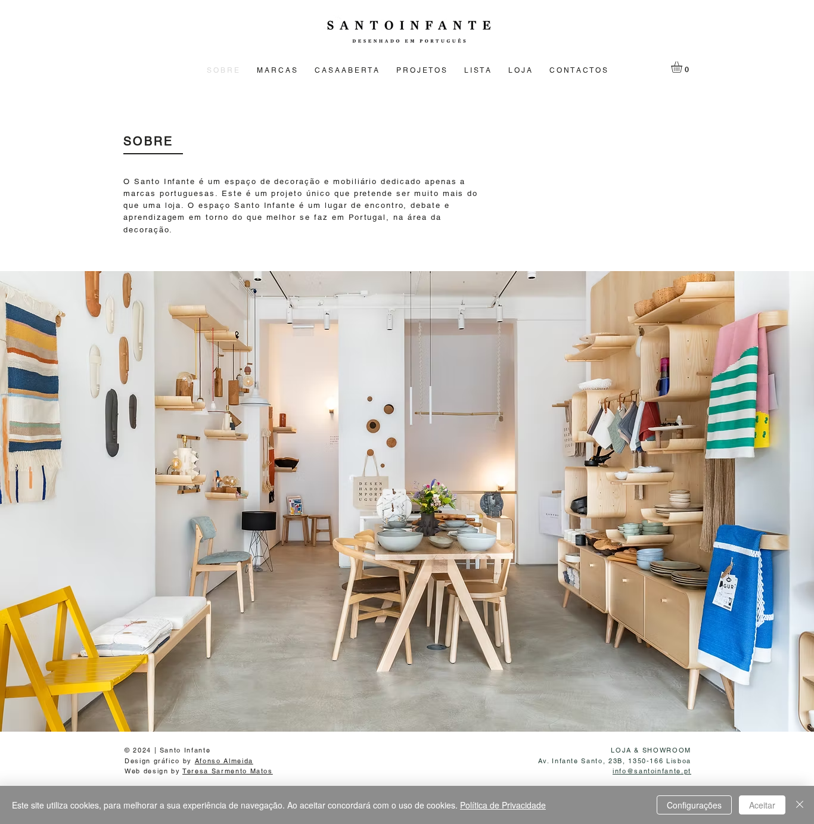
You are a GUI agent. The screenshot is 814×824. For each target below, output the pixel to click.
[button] (683, 67)
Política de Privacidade (503, 805)
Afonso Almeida (224, 761)
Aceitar (762, 805)
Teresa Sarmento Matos (227, 771)
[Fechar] (800, 804)
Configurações (694, 805)
